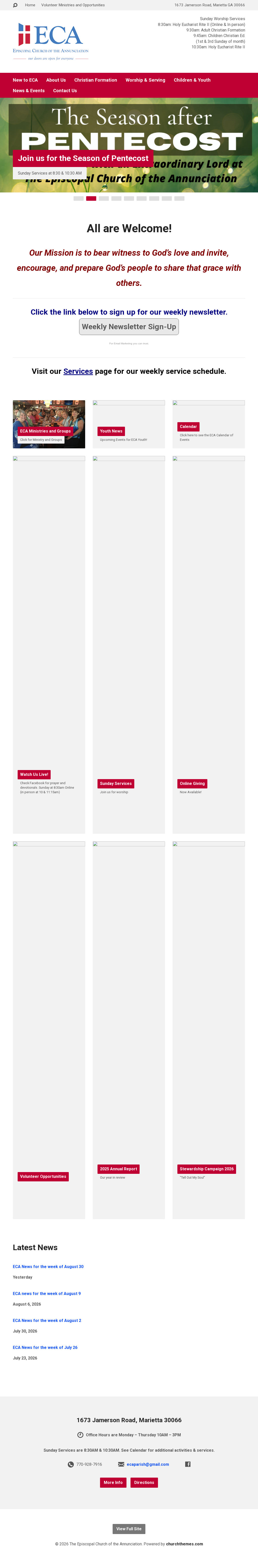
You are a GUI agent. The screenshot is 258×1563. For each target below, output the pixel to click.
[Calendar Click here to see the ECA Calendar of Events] (209, 444)
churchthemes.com (184, 1544)
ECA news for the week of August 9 (47, 1293)
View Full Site (129, 1528)
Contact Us (65, 90)
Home (30, 5)
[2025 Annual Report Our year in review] (129, 1215)
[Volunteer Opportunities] (49, 1215)
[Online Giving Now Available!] (209, 829)
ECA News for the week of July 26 (45, 1347)
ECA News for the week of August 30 (48, 1266)
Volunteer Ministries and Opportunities (73, 5)
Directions (144, 1482)
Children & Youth (192, 80)
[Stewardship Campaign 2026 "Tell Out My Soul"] (209, 1215)
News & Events (29, 90)
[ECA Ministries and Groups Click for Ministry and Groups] (49, 444)
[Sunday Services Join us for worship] (129, 829)
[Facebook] (187, 1464)
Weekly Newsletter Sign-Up (129, 326)
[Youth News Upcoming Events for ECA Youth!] (129, 444)
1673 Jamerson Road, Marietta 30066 (129, 1420)
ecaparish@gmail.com (148, 1464)
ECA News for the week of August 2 (47, 1320)
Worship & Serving (145, 80)
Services (78, 371)
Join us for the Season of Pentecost (83, 158)
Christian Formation (95, 80)
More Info (113, 1482)
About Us (56, 80)
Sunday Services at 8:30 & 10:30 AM (50, 173)
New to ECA (25, 80)
